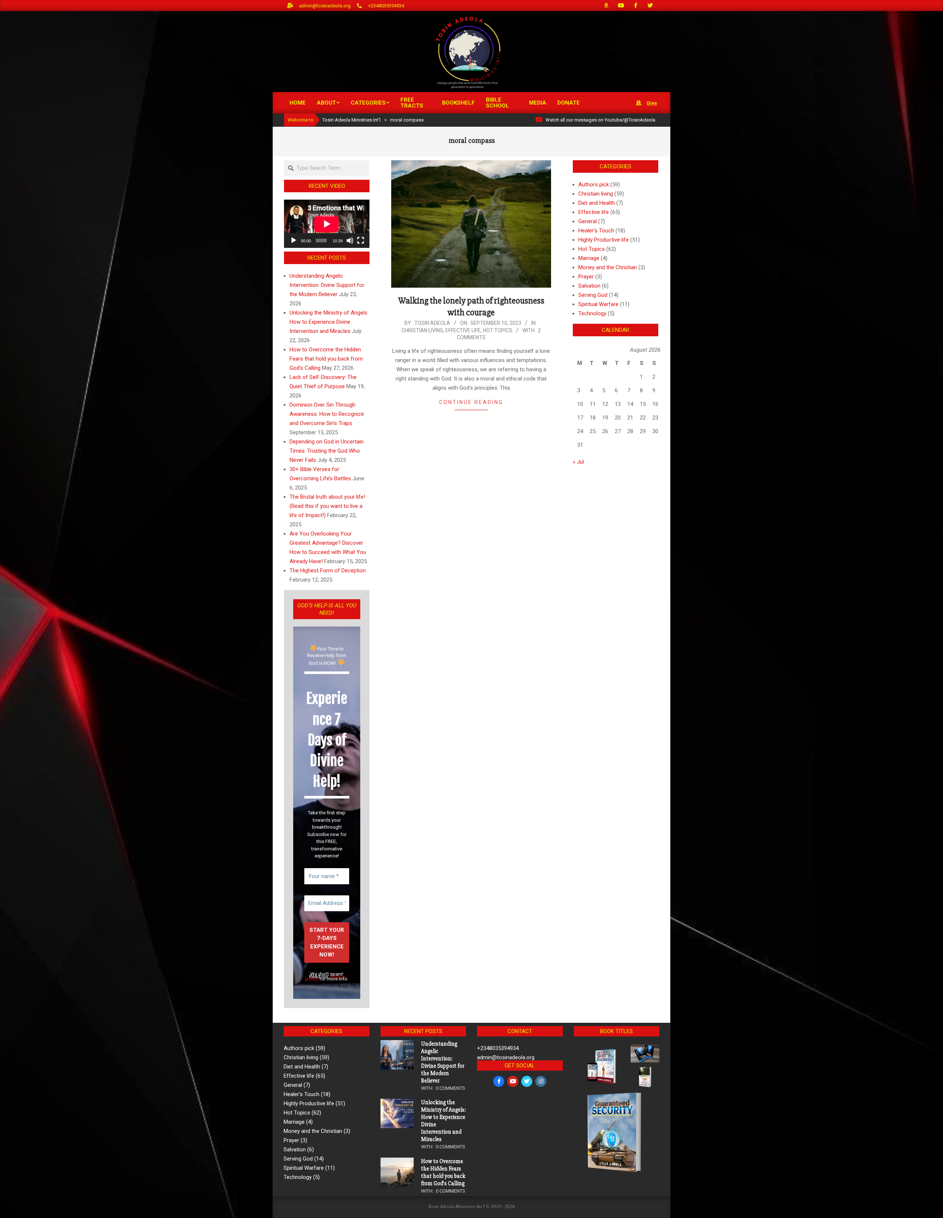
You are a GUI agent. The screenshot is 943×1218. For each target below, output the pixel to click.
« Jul (578, 462)
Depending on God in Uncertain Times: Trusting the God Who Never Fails (327, 450)
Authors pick (593, 184)
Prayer (586, 276)
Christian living (422, 330)
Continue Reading (471, 402)
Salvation (589, 285)
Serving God (592, 295)
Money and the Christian (607, 267)
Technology (592, 313)
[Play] (293, 240)
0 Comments (450, 1088)
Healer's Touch (596, 230)
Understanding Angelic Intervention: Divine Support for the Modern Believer (327, 285)
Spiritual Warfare (598, 304)
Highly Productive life (603, 239)
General (587, 221)
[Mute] (350, 240)
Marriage (588, 258)
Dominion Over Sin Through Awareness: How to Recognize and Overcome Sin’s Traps (327, 414)
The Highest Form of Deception (328, 570)
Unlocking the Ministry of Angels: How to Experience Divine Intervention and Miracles (329, 321)
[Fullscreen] (360, 240)
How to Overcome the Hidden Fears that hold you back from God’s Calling (326, 358)
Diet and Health (596, 203)
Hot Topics (497, 330)
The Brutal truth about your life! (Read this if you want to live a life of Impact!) (327, 506)
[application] (326, 224)
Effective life (463, 330)
